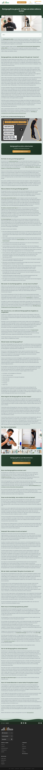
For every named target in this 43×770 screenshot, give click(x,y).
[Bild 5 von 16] (20, 451)
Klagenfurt (24, 748)
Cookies (33, 768)
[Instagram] (23, 723)
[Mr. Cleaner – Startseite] (7, 729)
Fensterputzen (29, 297)
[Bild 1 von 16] (3, 451)
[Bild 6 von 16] (24, 451)
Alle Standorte (25, 753)
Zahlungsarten (4, 750)
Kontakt (2, 761)
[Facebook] (21, 723)
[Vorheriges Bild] (3, 439)
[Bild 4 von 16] (16, 451)
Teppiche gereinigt (20, 239)
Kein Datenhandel (28, 768)
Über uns (3, 744)
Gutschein (4, 739)
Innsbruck (24, 746)
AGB (9, 768)
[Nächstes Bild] (40, 439)
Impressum (22, 768)
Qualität (2, 751)
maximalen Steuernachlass (9, 641)
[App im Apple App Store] (39, 723)
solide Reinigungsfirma (13, 161)
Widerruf (12, 768)
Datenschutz (17, 768)
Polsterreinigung (6, 240)
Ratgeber (3, 763)
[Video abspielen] (21, 129)
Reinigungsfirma (30, 712)
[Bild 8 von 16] (32, 451)
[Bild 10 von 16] (41, 451)
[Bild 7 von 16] (28, 451)
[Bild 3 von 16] (11, 451)
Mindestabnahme (4, 748)
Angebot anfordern (21, 2)
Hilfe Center (3, 758)
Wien (23, 744)
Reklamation (3, 760)
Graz (23, 750)
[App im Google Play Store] (41, 723)
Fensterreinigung (34, 329)
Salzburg (23, 751)
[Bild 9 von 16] (37, 451)
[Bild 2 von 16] (7, 451)
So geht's (3, 746)
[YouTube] (25, 723)
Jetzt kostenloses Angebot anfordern (21, 151)
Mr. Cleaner (3, 723)
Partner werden (5, 736)
